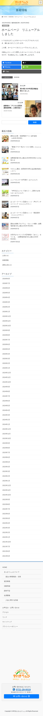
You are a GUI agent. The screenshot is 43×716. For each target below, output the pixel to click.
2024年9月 (6, 387)
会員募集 (7, 595)
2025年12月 (6, 316)
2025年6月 (6, 344)
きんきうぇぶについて (11, 572)
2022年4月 (6, 523)
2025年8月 (6, 335)
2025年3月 (6, 358)
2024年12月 (6, 373)
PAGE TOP (40, 693)
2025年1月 (6, 368)
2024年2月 (6, 420)
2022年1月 (6, 537)
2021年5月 (6, 556)
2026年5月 (6, 293)
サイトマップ (7, 622)
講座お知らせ (7, 265)
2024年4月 (6, 410)
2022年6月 (6, 514)
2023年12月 (6, 429)
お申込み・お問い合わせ (10, 607)
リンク (4, 617)
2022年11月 (6, 490)
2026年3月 (6, 302)
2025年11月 (6, 321)
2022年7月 (6, 509)
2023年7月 (6, 452)
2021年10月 (6, 542)
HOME (4, 567)
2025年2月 (6, 363)
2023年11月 (6, 434)
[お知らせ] (33, 108)
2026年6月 (6, 288)
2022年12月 (6, 485)
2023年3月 (6, 471)
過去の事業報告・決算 (13, 577)
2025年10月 (6, 326)
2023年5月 (6, 462)
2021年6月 (6, 551)
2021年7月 (6, 546)
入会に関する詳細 (12, 600)
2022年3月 (6, 528)
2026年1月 (6, 311)
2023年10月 (6, 438)
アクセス (5, 612)
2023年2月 (6, 476)
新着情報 (5, 25)
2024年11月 (6, 377)
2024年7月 (6, 396)
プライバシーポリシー (10, 626)
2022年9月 (6, 499)
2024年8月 (6, 391)
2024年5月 (6, 405)
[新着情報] (10, 91)
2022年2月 (6, 532)
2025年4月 (6, 354)
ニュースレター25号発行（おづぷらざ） (24, 180)
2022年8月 (6, 504)
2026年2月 (6, 307)
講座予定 (7, 591)
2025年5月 (6, 349)
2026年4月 (6, 297)
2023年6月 (6, 457)
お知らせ (5, 255)
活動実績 (7, 586)
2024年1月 (6, 424)
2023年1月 (6, 481)
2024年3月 (6, 415)
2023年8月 (6, 448)
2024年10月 (6, 382)
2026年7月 (6, 283)
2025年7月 (6, 340)
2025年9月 (6, 330)
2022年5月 (6, 518)
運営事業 (7, 581)
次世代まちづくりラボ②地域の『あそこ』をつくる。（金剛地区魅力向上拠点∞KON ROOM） (25, 237)
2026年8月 (6, 278)
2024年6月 (6, 401)
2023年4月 (6, 467)
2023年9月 (6, 443)
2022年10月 (6, 495)
